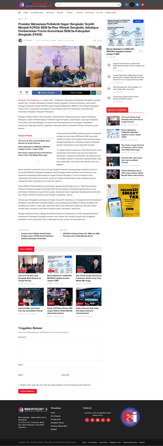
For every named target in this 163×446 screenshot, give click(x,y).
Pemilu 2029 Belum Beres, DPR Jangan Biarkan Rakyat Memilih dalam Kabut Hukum (60, 310)
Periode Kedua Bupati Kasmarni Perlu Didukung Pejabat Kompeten (125, 97)
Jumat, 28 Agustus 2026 (27, 284)
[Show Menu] (19, 12)
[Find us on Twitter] (132, 5)
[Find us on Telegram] (137, 5)
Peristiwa (89, 13)
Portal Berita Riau (24, 422)
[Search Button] (119, 4)
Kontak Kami (55, 419)
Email (21, 375)
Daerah (60, 13)
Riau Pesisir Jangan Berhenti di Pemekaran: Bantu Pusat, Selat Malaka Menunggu (35, 153)
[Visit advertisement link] (130, 417)
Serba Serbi (110, 13)
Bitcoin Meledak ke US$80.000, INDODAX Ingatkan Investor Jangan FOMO (34, 147)
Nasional (50, 13)
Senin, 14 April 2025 (42, 40)
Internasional (37, 13)
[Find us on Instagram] (103, 420)
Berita (25, 19)
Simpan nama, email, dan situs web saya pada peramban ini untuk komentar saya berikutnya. (56, 385)
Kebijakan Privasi (57, 423)
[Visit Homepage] (35, 4)
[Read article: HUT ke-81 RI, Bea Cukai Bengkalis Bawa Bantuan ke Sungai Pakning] (31, 264)
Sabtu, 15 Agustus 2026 (56, 316)
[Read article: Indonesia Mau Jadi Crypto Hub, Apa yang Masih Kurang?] (31, 297)
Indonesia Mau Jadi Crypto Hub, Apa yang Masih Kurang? (30, 309)
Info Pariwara (56, 416)
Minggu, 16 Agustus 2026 (27, 314)
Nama (21, 365)
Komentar (22, 337)
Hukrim (79, 13)
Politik (99, 13)
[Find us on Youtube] (142, 5)
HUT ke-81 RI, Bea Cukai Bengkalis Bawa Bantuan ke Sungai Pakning (34, 141)
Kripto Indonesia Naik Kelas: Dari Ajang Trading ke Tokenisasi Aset (87, 310)
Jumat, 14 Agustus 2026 (84, 316)
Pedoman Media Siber (59, 426)
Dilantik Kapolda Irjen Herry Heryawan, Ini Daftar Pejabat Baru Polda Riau (127, 88)
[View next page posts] (38, 161)
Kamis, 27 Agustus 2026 (55, 284)
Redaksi (29, 40)
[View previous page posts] (34, 161)
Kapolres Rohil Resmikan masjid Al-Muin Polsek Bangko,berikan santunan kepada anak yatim (128, 65)
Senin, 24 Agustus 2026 (84, 284)
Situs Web (65, 375)
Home (25, 13)
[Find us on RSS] (108, 420)
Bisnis (70, 13)
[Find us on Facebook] (127, 5)
